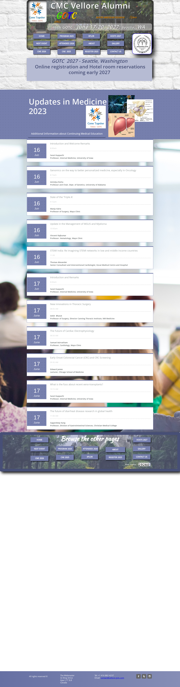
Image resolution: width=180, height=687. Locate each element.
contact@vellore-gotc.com (112, 677)
